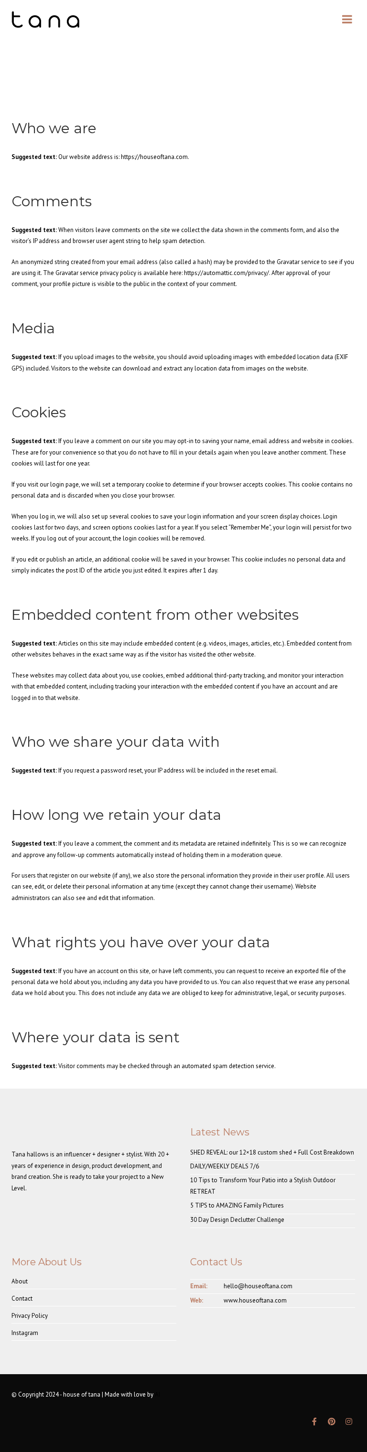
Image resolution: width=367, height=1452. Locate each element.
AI (157, 1394)
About (19, 1281)
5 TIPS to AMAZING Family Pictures (237, 1205)
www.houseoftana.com (255, 1300)
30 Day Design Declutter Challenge (237, 1220)
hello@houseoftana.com (258, 1286)
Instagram (24, 1333)
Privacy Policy (29, 1316)
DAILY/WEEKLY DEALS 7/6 (224, 1166)
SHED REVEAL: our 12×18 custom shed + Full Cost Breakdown (272, 1152)
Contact (21, 1298)
